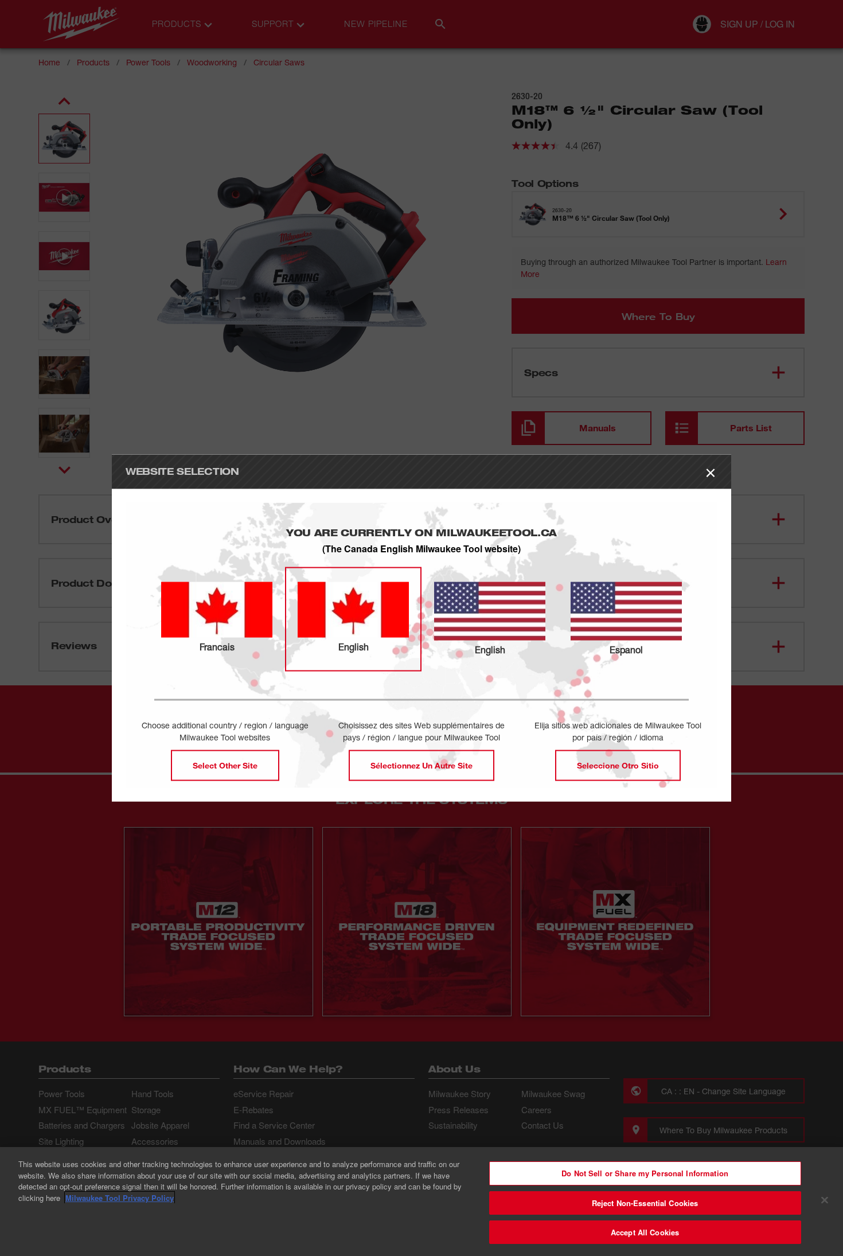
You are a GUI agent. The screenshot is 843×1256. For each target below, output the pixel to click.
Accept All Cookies (645, 1232)
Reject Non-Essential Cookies (645, 1203)
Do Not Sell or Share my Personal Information (644, 1173)
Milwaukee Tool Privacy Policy (119, 1197)
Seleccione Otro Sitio (618, 765)
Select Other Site (225, 765)
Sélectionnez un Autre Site (421, 765)
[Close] (824, 1200)
